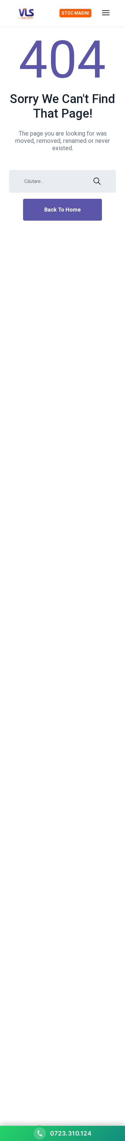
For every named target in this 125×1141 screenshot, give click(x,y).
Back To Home (62, 209)
